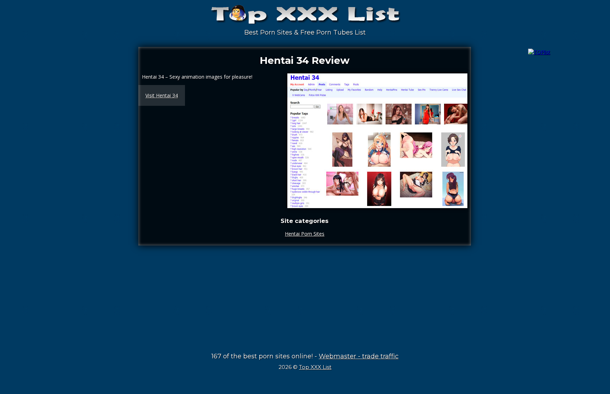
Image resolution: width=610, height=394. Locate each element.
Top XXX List (315, 367)
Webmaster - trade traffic (359, 356)
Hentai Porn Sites (304, 233)
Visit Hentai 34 (161, 95)
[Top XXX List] (305, 18)
